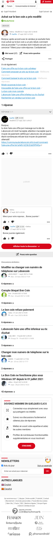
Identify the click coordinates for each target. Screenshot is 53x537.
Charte (16, 503)
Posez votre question (31, 53)
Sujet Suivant (44, 11)
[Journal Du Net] (39, 517)
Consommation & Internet (25, 6)
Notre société (30, 498)
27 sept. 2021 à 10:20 (25, 34)
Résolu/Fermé (9, 21)
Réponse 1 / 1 (7, 112)
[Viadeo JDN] (39, 528)
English (6, 484)
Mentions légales (30, 503)
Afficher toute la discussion (25, 246)
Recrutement (10, 501)
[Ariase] (13, 533)
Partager (9, 59)
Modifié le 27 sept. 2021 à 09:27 (21, 121)
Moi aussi (11, 53)
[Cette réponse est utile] (3, 153)
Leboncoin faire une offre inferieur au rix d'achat (22, 94)
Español (6, 489)
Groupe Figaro (42, 503)
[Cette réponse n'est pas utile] (11, 153)
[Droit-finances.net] (39, 523)
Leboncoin (5, 26)
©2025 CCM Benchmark (26, 506)
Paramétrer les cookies (39, 501)
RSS (21, 503)
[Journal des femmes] (13, 517)
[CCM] (10, 1)
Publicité (39, 498)
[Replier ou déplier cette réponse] (50, 112)
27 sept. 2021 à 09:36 (17, 212)
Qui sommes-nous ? (11, 498)
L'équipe (21, 498)
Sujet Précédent (10, 11)
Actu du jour (8, 465)
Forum (9, 6)
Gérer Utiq (9, 503)
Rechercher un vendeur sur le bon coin (18, 98)
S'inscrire (26, 446)
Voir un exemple (44, 465)
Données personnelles (23, 501)
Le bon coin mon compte (12, 91)
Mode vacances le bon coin (13, 85)
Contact (46, 498)
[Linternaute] (13, 523)
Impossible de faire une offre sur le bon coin (20, 88)
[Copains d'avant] (13, 528)
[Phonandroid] (39, 534)
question (48, 2)
